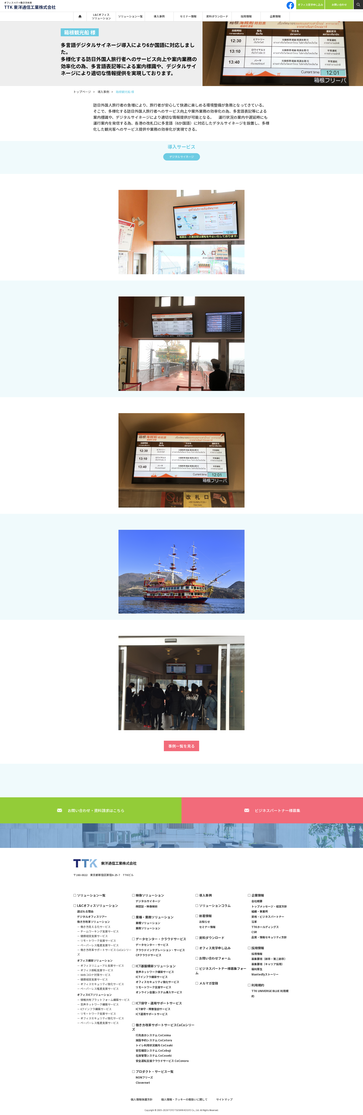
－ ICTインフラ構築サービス (94, 1009)
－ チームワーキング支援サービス (98, 931)
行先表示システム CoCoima (153, 1035)
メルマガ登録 (208, 983)
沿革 (254, 922)
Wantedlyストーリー (265, 974)
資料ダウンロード (217, 16)
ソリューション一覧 (130, 16)
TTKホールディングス (265, 927)
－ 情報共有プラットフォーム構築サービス (103, 1000)
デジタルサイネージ (181, 157)
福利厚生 (256, 969)
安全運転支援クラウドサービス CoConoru (162, 1061)
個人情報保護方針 (142, 1099)
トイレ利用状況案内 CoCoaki (154, 1045)
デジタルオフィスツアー (92, 917)
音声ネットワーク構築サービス (155, 972)
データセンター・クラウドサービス (161, 939)
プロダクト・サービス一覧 (155, 1071)
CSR (254, 932)
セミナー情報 (188, 16)
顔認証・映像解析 (147, 906)
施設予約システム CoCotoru (154, 1040)
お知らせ (204, 922)
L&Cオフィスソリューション (101, 16)
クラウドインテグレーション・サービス (160, 950)
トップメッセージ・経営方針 (269, 906)
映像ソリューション (150, 895)
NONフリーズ (144, 1077)
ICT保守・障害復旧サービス (153, 1009)
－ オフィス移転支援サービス (95, 970)
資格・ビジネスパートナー (267, 917)
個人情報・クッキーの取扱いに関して (184, 1099)
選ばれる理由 (85, 911)
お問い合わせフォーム (215, 958)
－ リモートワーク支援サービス (96, 941)
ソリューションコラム (215, 905)
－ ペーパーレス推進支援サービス (98, 945)
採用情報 (246, 16)
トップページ (82, 92)
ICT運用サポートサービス (152, 1014)
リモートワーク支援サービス (153, 987)
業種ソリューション (148, 923)
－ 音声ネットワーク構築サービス (98, 1004)
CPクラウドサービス (148, 955)
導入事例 (159, 16)
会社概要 (256, 901)
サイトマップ (224, 1099)
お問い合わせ (339, 4)
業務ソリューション (148, 928)
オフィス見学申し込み (310, 4)
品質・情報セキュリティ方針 (269, 937)
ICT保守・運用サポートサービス (159, 1003)
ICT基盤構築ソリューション (156, 966)
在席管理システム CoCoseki (154, 1056)
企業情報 (275, 16)
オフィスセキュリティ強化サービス (157, 982)
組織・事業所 (259, 911)
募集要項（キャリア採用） (267, 964)
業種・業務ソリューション (155, 917)
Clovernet (143, 1083)
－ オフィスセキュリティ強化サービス (100, 984)
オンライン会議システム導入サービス (159, 992)
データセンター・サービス (152, 945)
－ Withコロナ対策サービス (93, 975)
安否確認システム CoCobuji (153, 1050)
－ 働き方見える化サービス (93, 927)
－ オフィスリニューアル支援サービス (100, 965)
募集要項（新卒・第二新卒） (269, 959)
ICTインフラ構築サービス (152, 977)
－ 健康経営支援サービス (92, 936)
